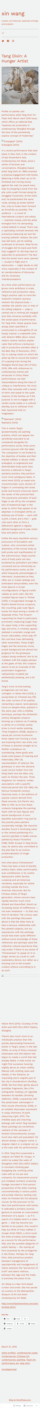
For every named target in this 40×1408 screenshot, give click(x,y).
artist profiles (9, 1352)
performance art (10, 1363)
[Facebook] (8, 41)
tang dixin (25, 1363)
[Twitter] (3, 41)
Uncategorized (9, 1369)
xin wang (13, 13)
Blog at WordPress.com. (20, 1400)
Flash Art (31, 1359)
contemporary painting (13, 1359)
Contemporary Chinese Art (15, 1356)
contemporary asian (27, 1352)
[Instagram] (13, 41)
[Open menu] (3, 33)
